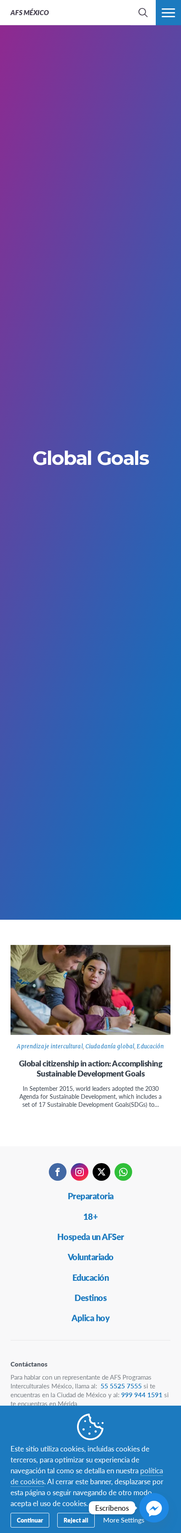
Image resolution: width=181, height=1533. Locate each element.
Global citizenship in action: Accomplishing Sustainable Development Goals (90, 1068)
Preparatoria (91, 1196)
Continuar (30, 1520)
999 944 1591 (141, 1394)
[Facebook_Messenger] (154, 1507)
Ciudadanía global (109, 1046)
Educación (150, 1046)
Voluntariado (91, 1257)
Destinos (90, 1297)
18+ (90, 1216)
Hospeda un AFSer (90, 1237)
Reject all (76, 1520)
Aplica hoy (90, 1318)
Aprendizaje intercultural (50, 1046)
